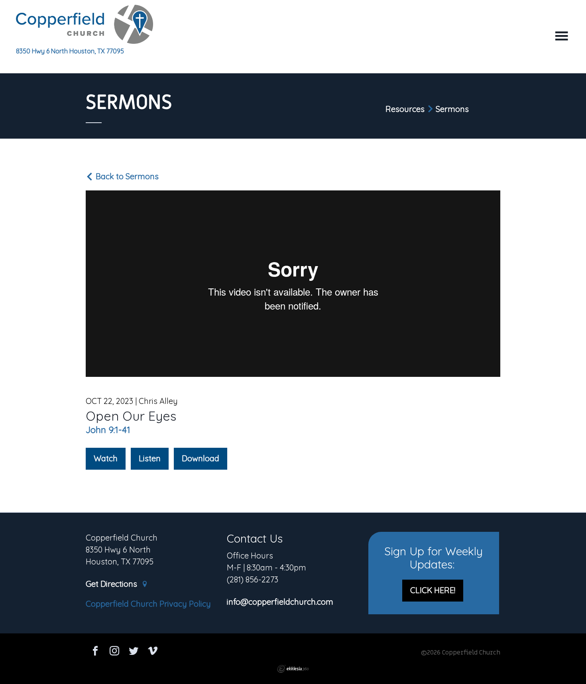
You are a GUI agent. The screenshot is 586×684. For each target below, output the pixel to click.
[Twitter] (133, 652)
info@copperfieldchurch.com (280, 602)
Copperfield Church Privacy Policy (148, 604)
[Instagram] (114, 652)
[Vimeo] (152, 652)
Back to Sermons (126, 176)
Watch (106, 458)
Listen (150, 458)
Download (200, 458)
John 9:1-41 (108, 429)
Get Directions (112, 584)
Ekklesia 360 (293, 669)
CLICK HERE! (432, 590)
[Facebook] (95, 652)
